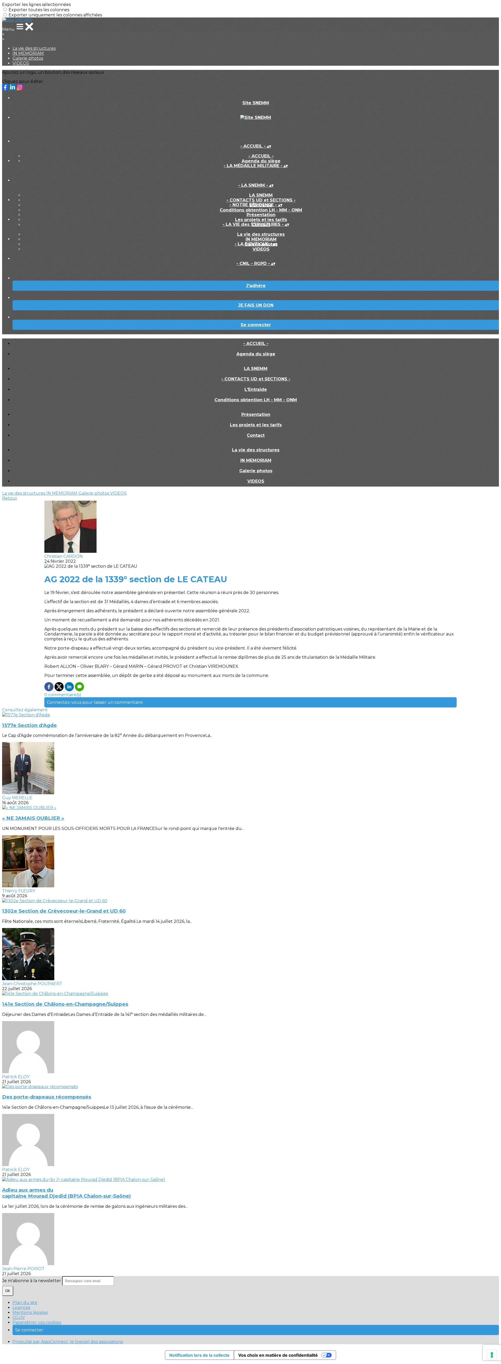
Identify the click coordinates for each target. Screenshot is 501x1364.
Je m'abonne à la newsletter (32, 1280)
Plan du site (25, 1302)
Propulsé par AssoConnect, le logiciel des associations (68, 1341)
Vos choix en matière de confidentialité (278, 1355)
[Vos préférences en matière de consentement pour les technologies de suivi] (492, 1355)
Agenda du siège (261, 161)
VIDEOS (21, 63)
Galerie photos (28, 58)
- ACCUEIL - (261, 156)
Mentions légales (30, 1312)
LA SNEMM (261, 195)
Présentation (261, 214)
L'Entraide (255, 389)
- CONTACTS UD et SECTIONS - (261, 200)
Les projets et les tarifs (261, 219)
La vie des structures (34, 48)
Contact (256, 435)
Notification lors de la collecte (199, 1355)
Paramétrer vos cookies (37, 1322)
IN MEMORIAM (28, 53)
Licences (21, 1307)
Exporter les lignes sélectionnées (36, 4)
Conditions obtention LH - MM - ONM (261, 210)
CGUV (19, 1317)
